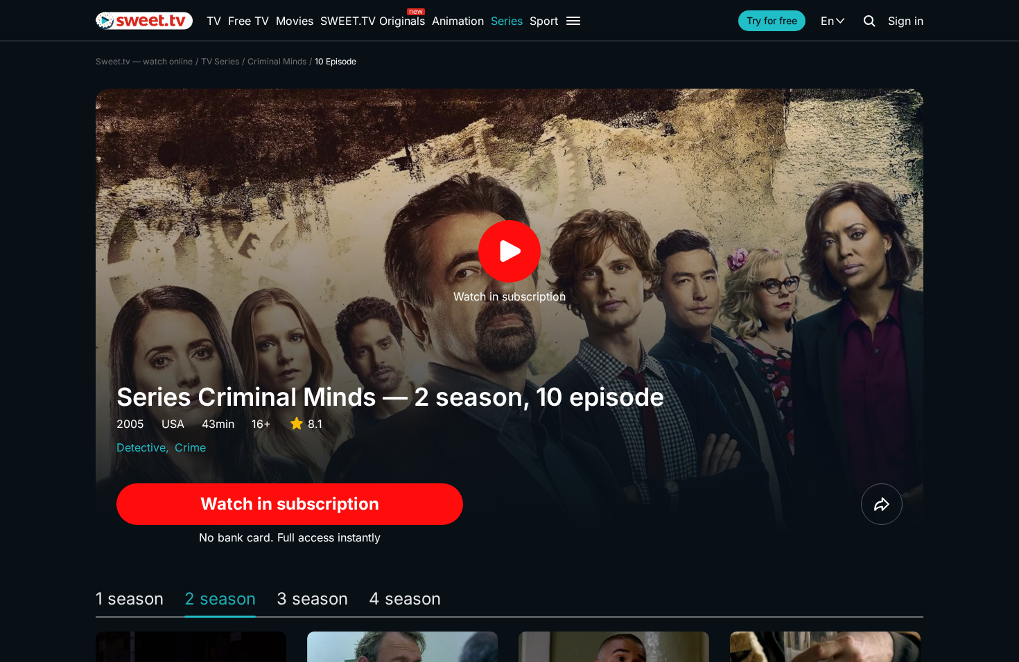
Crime (190, 447)
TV (214, 21)
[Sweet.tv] (144, 21)
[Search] (869, 21)
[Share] (882, 504)
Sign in (905, 21)
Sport (544, 21)
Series (507, 21)
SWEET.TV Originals (372, 21)
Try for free (772, 20)
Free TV (248, 21)
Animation (458, 21)
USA (173, 424)
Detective (141, 447)
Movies (294, 21)
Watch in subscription (289, 504)
